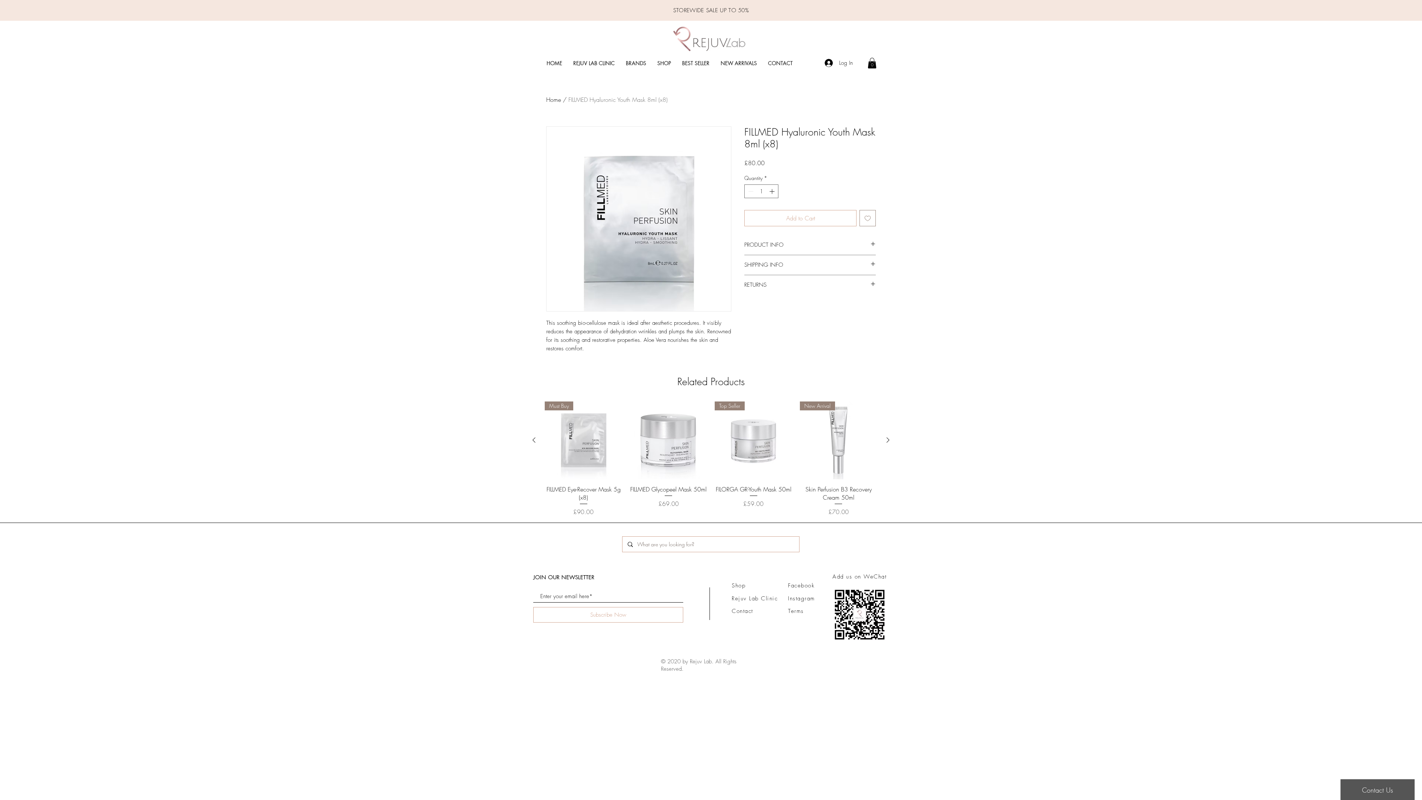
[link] (872, 63)
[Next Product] (888, 440)
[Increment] (772, 191)
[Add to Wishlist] (867, 218)
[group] (711, 459)
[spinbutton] (761, 191)
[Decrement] (750, 191)
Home (553, 100)
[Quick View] (669, 440)
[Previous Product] (534, 440)
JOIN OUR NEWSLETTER (563, 577)
